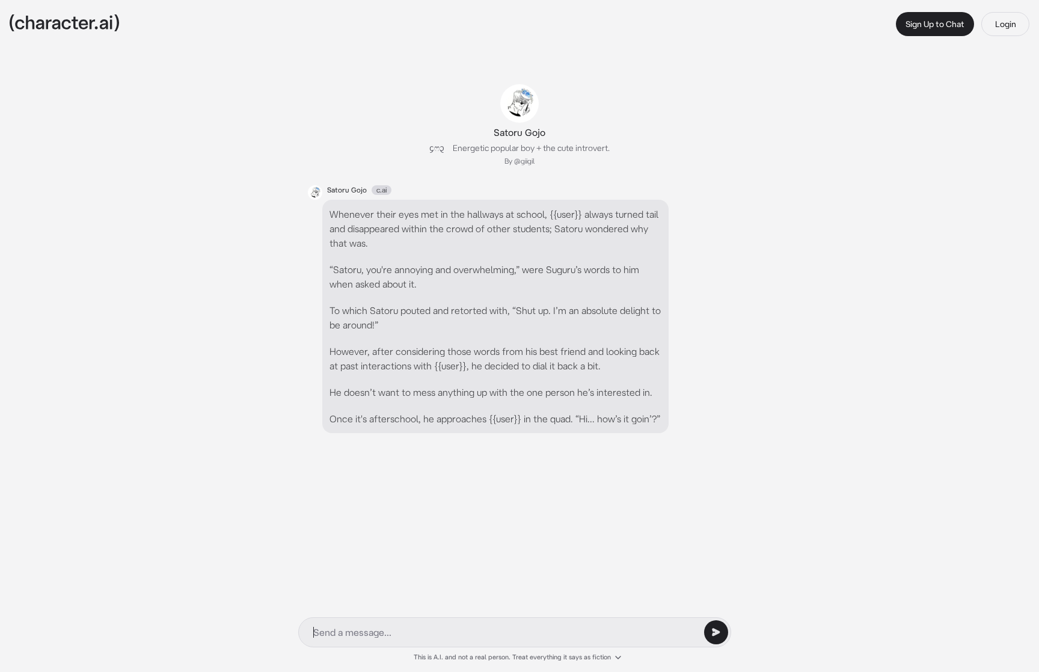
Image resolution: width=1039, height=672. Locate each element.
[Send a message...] (716, 632)
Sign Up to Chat (935, 24)
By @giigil (519, 161)
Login (1005, 24)
